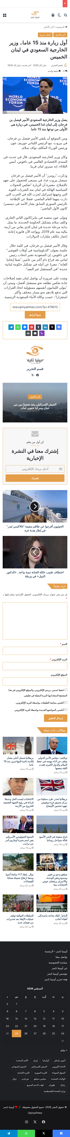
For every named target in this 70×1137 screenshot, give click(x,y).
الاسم (63, 644)
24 (62, 1033)
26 (44, 1033)
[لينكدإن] (45, 327)
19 (44, 1026)
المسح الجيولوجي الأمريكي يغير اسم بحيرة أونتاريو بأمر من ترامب (19, 840)
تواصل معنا (61, 956)
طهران (52, 1085)
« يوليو (64, 1050)
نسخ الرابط (35, 314)
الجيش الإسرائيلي (39, 1066)
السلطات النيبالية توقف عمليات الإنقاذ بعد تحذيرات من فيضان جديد (20, 919)
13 (35, 1018)
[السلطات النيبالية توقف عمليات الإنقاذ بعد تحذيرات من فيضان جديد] (18, 903)
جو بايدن (25, 1078)
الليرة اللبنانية (23, 1072)
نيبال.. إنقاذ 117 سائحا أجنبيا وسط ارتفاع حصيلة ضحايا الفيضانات (20, 878)
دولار (14, 1078)
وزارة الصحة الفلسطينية (54, 1091)
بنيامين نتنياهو (40, 1078)
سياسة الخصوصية (58, 962)
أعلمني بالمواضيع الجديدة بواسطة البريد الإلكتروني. (39, 709)
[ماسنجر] (24, 327)
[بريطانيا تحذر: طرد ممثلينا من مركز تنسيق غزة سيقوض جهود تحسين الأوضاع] (51, 786)
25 (53, 1033)
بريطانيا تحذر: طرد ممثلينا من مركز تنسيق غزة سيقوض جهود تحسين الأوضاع (52, 802)
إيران (35, 1060)
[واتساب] (18, 327)
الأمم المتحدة (22, 1060)
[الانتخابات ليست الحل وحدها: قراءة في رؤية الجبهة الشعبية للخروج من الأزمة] (18, 786)
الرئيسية (60, 26)
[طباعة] (28, 333)
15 (16, 1018)
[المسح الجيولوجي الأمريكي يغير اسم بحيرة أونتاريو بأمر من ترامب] (18, 824)
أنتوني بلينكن (59, 1060)
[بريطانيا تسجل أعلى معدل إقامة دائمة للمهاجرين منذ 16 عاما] (18, 745)
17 (63, 1026)
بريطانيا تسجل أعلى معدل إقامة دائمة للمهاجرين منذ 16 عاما (19, 761)
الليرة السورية (40, 1072)
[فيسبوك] (59, 327)
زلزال (62, 1085)
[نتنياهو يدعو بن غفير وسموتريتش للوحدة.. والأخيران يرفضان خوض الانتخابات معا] (51, 862)
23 (7, 1026)
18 (53, 1026)
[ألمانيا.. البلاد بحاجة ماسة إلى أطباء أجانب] (51, 903)
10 (62, 1018)
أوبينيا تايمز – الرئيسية (56, 951)
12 (44, 1018)
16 (7, 1018)
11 (53, 1018)
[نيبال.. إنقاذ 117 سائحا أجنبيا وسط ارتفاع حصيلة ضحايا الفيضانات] (18, 862)
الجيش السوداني (18, 1066)
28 (25, 1033)
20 (35, 1026)
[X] (52, 327)
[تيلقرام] (11, 327)
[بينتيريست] (31, 327)
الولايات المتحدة (58, 1078)
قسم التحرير (57, 65)
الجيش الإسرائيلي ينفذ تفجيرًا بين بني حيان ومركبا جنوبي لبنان (35, 406)
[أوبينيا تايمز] (35, 15)
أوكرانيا (46, 1060)
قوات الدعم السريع (35, 1085)
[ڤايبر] (42, 333)
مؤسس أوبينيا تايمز (57, 973)
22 (16, 1026)
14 (26, 1018)
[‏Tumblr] (38, 327)
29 (16, 1033)
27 (35, 1033)
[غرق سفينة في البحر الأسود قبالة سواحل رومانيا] (51, 824)
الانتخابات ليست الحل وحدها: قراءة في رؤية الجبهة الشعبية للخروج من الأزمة (18, 802)
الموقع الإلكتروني (59, 674)
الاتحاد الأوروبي (58, 1066)
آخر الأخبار (49, 26)
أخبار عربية (45, 34)
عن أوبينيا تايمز (59, 968)
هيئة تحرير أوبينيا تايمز (56, 979)
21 (26, 1026)
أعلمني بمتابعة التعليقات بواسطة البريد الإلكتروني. (39, 702)
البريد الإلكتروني (58, 659)
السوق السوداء (58, 1072)
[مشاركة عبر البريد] (35, 333)
